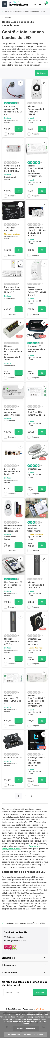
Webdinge (40, 1009)
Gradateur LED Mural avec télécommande (34, 528)
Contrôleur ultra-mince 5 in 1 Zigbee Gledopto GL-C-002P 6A (36, 232)
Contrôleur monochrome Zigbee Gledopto (12, 412)
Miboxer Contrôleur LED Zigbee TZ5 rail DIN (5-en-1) (36, 291)
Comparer (12, 134)
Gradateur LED (34, 469)
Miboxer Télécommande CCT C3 (11, 641)
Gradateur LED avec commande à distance (36, 349)
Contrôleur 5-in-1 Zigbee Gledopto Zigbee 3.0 (12, 289)
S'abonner (40, 992)
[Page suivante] (31, 796)
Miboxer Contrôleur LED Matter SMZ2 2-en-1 (36, 413)
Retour (8, 17)
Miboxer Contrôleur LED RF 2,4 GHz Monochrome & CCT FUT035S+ (36, 171)
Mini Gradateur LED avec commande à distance (13, 585)
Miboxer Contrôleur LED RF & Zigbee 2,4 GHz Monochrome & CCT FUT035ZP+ (36, 700)
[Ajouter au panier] (19, 129)
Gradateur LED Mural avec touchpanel (34, 641)
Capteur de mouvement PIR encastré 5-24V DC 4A (13, 110)
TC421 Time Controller (9, 229)
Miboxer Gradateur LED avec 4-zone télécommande (13, 528)
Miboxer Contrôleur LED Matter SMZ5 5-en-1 (13, 699)
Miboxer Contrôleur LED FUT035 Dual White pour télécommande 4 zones (13, 353)
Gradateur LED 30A (13, 757)
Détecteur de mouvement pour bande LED (12, 471)
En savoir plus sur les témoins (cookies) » (25, 1035)
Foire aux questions (15, 937)
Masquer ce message (26, 1028)
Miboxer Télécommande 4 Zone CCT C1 (35, 585)
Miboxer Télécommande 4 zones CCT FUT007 (35, 110)
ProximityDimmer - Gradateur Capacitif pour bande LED (36, 761)
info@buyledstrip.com (16, 940)
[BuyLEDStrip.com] (18, 4)
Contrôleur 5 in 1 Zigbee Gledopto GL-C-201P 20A (12, 168)
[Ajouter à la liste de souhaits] (20, 83)
